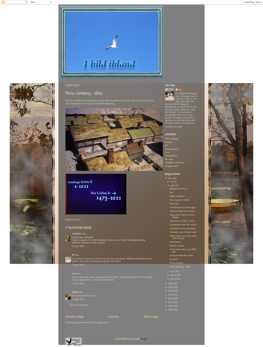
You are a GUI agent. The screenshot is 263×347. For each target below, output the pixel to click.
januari (173, 279)
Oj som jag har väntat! (179, 200)
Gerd (167, 152)
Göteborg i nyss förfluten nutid (183, 232)
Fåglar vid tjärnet (177, 196)
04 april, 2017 (78, 284)
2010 (170, 306)
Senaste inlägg (74, 316)
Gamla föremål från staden (181, 255)
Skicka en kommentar (79, 305)
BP (73, 255)
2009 (170, 310)
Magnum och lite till (178, 189)
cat (180, 89)
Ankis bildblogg (171, 139)
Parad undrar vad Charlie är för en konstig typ (183, 237)
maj (172, 182)
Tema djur (174, 204)
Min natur (169, 159)
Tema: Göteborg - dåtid (180, 267)
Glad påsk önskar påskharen (182, 228)
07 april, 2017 (78, 299)
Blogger (144, 339)
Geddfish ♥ (77, 234)
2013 (170, 295)
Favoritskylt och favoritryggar (182, 207)
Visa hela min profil (173, 127)
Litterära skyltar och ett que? (182, 211)
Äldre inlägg (151, 316)
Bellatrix (168, 142)
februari (174, 275)
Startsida (113, 316)
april (172, 185)
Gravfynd (174, 259)
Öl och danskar (176, 263)
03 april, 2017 (78, 246)
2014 (170, 291)
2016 (170, 284)
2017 (170, 178)
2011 (170, 302)
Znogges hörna (171, 166)
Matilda (75, 292)
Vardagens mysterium (174, 163)
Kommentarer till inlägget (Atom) (95, 323)
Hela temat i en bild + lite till (182, 221)
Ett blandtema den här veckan (183, 225)
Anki (74, 274)
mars (172, 271)
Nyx (171, 192)
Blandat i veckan (177, 246)
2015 (170, 287)
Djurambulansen (172, 149)
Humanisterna (171, 156)
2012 (170, 299)
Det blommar (175, 242)
